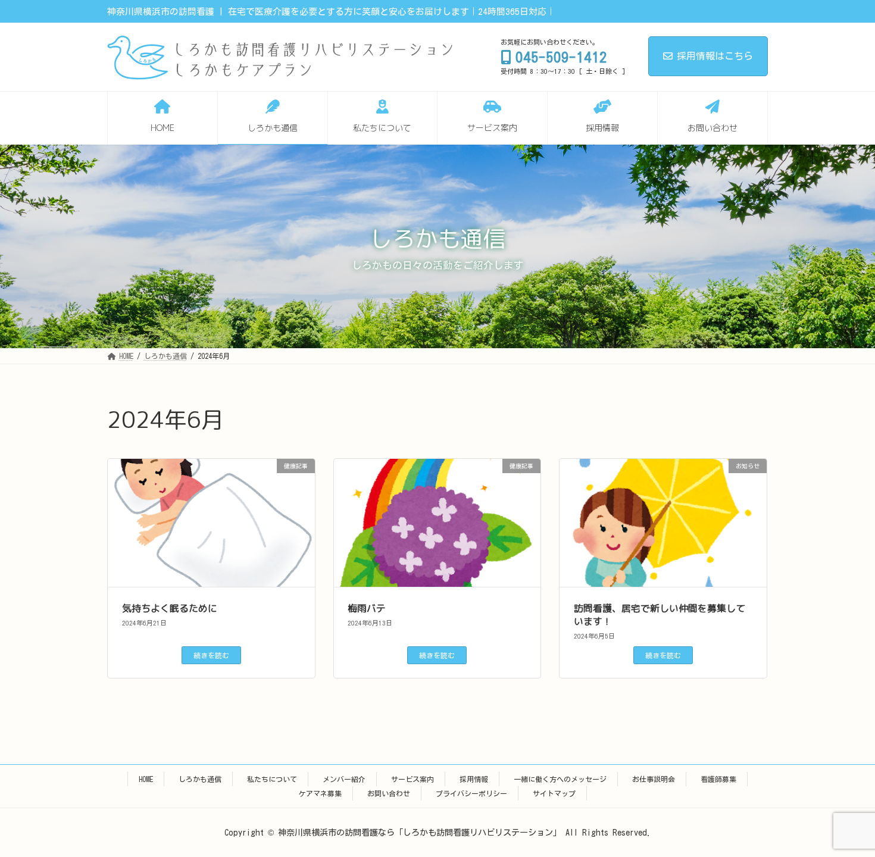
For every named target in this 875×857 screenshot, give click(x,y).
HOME (146, 779)
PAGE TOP (846, 820)
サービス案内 (412, 779)
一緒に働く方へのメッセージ (560, 779)
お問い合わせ (388, 793)
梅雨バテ (367, 608)
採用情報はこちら (715, 56)
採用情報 (474, 779)
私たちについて (272, 779)
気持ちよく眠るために (169, 608)
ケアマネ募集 (320, 793)
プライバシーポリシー (471, 793)
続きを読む (211, 655)
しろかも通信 (200, 779)
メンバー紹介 (344, 779)
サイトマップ (554, 793)
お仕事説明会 (653, 779)
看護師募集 (718, 779)
